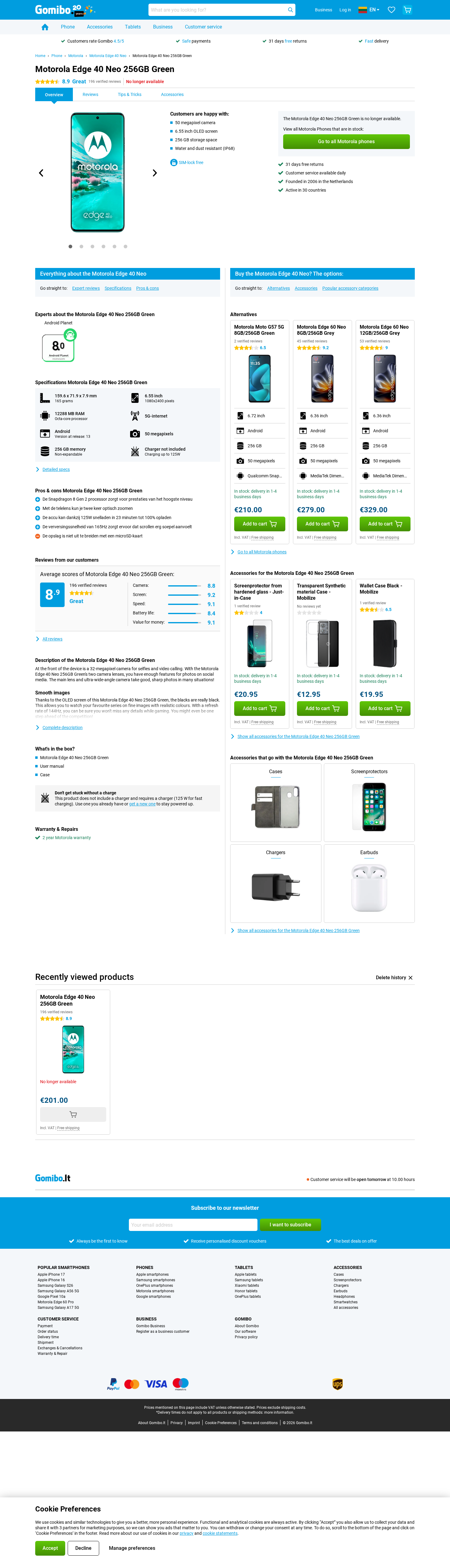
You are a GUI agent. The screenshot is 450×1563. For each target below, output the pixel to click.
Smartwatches (346, 1302)
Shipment (46, 1342)
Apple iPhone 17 (51, 1274)
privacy (186, 1533)
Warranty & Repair (52, 1353)
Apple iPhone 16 (51, 1280)
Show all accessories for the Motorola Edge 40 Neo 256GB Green (299, 736)
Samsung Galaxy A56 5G (58, 1291)
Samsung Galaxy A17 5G (58, 1307)
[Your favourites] (391, 9)
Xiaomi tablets (247, 1285)
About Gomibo (247, 1326)
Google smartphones (153, 1296)
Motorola (75, 56)
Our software (245, 1331)
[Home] (45, 27)
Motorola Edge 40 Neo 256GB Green (162, 56)
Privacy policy (246, 1337)
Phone (68, 27)
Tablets (133, 27)
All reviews (52, 638)
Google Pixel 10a (52, 1296)
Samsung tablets (249, 1280)
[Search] (290, 10)
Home (40, 56)
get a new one (142, 803)
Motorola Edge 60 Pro (56, 1302)
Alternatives (278, 288)
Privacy (177, 1423)
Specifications (118, 288)
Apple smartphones (152, 1274)
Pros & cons (147, 288)
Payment (45, 1326)
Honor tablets (246, 1291)
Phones (144, 1267)
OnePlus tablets (248, 1296)
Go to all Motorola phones (262, 551)
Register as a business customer (162, 1331)
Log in (345, 9)
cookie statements (220, 1533)
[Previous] (41, 173)
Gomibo (243, 1319)
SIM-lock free (191, 162)
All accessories (346, 1307)
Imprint (194, 1423)
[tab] (70, 246)
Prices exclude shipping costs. (281, 1407)
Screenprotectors (348, 1280)
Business (163, 27)
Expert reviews (86, 288)
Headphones (344, 1296)
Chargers (341, 1285)
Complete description (63, 727)
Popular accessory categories (350, 288)
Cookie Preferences (221, 1423)
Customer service (203, 27)
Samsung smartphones (155, 1280)
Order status (48, 1331)
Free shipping (262, 537)
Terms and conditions (260, 1423)
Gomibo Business (150, 1326)
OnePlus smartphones (154, 1285)
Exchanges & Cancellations (60, 1348)
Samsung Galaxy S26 (55, 1285)
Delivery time (48, 1337)
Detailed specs (56, 469)
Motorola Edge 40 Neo (107, 56)
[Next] (154, 173)
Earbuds (340, 1291)
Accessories (100, 27)
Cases (339, 1274)
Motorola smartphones (155, 1291)
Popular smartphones (64, 1267)
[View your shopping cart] (407, 9)
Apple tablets (246, 1274)
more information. (279, 1412)
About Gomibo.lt (151, 1423)
